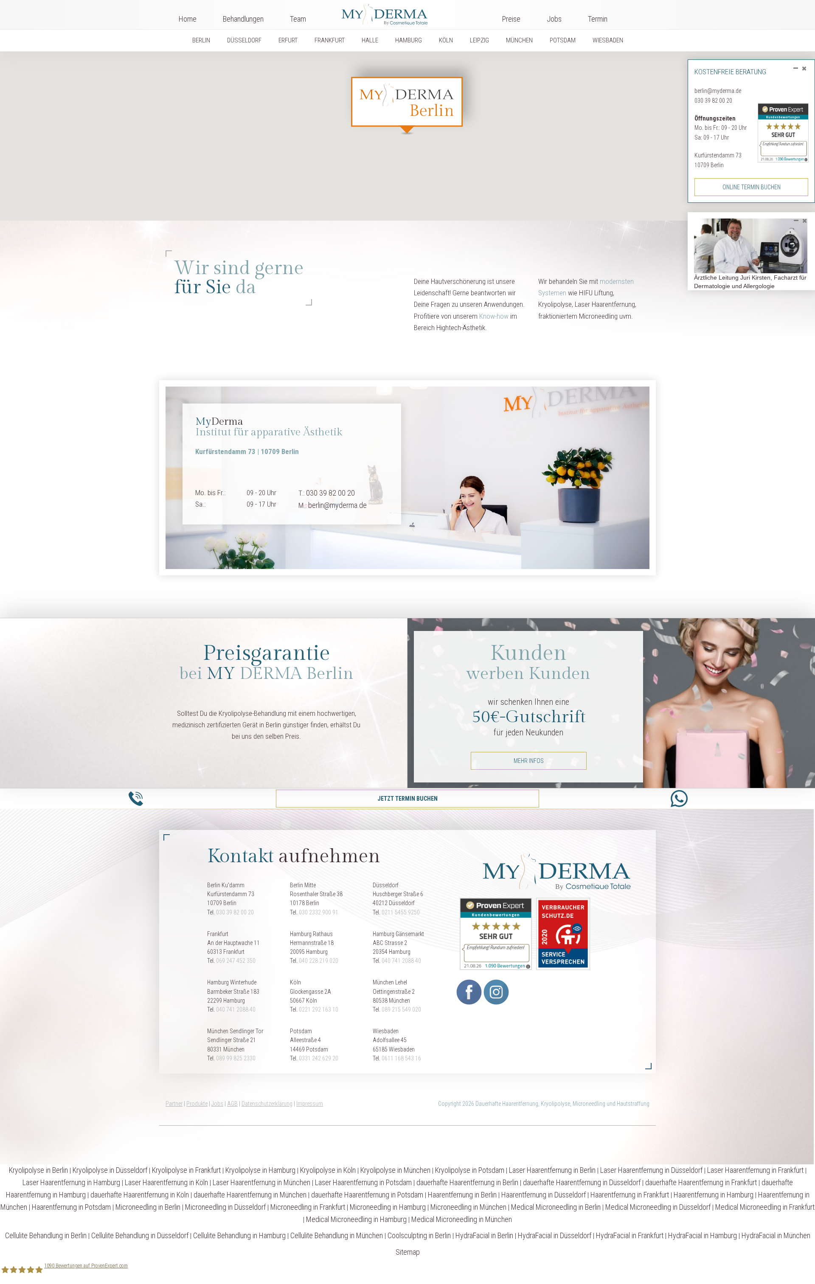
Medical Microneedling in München (461, 1219)
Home (188, 18)
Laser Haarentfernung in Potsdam (363, 1182)
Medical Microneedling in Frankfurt (765, 1207)
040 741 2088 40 (401, 960)
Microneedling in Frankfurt (307, 1207)
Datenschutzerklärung (267, 1103)
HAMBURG (408, 40)
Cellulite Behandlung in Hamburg (239, 1235)
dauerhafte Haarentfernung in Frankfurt (701, 1182)
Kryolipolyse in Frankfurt (186, 1170)
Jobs (554, 18)
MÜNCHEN (519, 40)
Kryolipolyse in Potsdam (469, 1170)
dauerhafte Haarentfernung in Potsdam (367, 1194)
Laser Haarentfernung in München (261, 1182)
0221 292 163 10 (318, 1009)
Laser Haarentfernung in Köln (166, 1182)
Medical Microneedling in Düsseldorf (658, 1207)
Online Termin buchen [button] (751, 187)
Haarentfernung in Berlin (462, 1194)
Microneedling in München (468, 1207)
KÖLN (446, 40)
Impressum (309, 1103)
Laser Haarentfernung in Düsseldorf (651, 1170)
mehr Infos (529, 760)
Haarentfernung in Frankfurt (629, 1194)
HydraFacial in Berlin (484, 1235)
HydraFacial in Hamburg (702, 1235)
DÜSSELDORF (244, 40)
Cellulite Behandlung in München (336, 1235)
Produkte (197, 1103)
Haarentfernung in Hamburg (713, 1194)
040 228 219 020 (318, 960)
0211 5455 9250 (401, 912)
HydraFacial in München (776, 1235)
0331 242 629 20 (318, 1058)
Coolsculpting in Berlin (419, 1235)
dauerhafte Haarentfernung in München (250, 1194)
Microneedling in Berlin (147, 1207)
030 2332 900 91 (318, 912)
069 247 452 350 (236, 960)
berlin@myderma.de (337, 505)
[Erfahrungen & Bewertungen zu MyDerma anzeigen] (783, 123)
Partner (174, 1103)
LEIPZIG (479, 40)
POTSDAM (563, 40)
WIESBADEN (608, 40)
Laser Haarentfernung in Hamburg (71, 1182)
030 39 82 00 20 (330, 492)
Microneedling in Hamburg (388, 1207)
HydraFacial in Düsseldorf (554, 1235)
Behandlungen (243, 18)
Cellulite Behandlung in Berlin (46, 1235)
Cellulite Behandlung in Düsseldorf (139, 1235)
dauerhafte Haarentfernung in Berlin (467, 1182)
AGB (232, 1103)
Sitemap (408, 1252)
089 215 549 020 (401, 1009)
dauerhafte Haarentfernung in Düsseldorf (582, 1182)
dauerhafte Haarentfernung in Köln (139, 1194)
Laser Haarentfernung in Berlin (552, 1170)
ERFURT (288, 40)
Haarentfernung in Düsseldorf (543, 1194)
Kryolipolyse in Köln (328, 1170)
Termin (597, 18)
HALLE (370, 40)
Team (298, 18)
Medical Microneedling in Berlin (556, 1207)
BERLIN (201, 40)
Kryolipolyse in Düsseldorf (110, 1170)
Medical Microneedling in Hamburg (356, 1219)
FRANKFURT (330, 40)
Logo (404, 12)
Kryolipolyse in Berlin (38, 1170)
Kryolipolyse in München (395, 1170)
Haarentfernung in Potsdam (71, 1207)
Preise (511, 18)
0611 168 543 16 (401, 1058)
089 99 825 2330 (236, 1058)
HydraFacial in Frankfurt (629, 1235)
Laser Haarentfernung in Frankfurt (755, 1170)
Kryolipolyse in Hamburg (260, 1170)
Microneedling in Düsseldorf (225, 1207)
